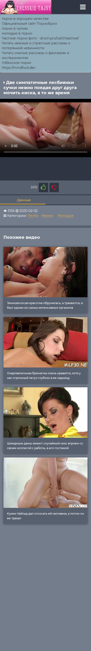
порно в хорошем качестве (25, 19)
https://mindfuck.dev (18, 68)
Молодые (66, 216)
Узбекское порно (16, 63)
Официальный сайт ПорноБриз (29, 23)
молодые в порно (17, 33)
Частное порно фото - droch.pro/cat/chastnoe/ (40, 38)
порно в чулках (15, 28)
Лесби (33, 216)
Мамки (47, 216)
